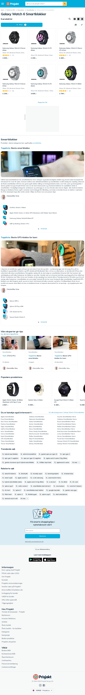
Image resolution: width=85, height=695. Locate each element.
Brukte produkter (8, 638)
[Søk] (65, 4)
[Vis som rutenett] (74, 19)
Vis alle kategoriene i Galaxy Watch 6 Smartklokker (66, 412)
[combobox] (44, 4)
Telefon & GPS (10, 10)
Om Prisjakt (6, 577)
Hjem (2, 10)
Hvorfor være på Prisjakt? (11, 586)
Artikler (4, 622)
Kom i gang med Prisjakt (11, 570)
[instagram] (40, 685)
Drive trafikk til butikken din (12, 590)
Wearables (20, 10)
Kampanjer (6, 635)
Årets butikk (6, 625)
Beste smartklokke (20, 148)
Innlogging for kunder (10, 593)
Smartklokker (30, 10)
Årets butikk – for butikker (11, 628)
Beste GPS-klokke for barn (24, 237)
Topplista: (6, 148)
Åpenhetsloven (8, 657)
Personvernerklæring (10, 664)
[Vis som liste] (78, 19)
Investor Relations (9, 618)
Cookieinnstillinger (9, 667)
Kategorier (5, 632)
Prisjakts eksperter (9, 642)
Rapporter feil (42, 102)
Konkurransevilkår (8, 654)
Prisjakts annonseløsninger (12, 583)
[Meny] (2, 3)
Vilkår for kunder (8, 596)
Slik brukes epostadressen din (34, 541)
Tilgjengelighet (7, 603)
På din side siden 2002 (10, 573)
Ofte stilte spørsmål (9, 600)
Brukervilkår (6, 650)
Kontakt (5, 580)
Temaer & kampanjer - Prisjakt (13, 612)
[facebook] (43, 685)
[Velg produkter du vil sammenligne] (75, 25)
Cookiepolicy (6, 660)
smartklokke (37, 143)
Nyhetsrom (6, 615)
